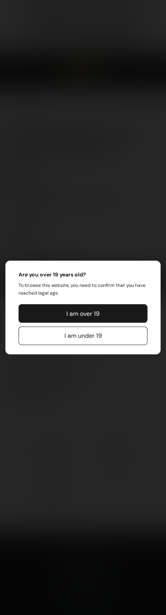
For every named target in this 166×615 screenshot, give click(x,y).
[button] (83, 313)
